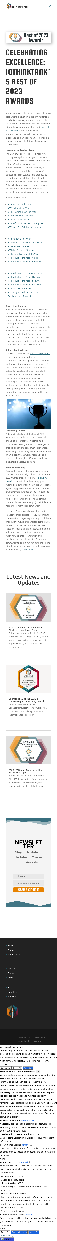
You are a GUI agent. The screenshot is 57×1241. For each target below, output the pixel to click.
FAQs (10, 977)
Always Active (27, 1120)
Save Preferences (19, 1232)
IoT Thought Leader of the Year (23, 292)
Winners (12, 996)
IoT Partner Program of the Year (23, 254)
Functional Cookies (12, 1144)
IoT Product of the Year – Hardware (25, 277)
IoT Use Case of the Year (19, 246)
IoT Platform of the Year (19, 219)
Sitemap (36, 1041)
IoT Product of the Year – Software (24, 284)
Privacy (11, 968)
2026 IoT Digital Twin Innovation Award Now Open (25, 771)
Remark (25, 1144)
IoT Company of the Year (20, 204)
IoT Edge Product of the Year (22, 250)
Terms (11, 973)
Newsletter (13, 992)
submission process (40, 353)
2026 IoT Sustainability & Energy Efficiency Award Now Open (25, 629)
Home (10, 945)
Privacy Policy (6, 1235)
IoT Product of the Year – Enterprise (25, 273)
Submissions (14, 954)
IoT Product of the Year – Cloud (23, 257)
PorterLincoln (23, 1041)
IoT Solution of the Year (19, 238)
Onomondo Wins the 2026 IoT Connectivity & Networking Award (26, 700)
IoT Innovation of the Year (20, 215)
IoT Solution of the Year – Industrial (25, 242)
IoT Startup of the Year (19, 208)
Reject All (17, 1068)
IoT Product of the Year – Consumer (25, 261)
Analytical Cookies (11, 1162)
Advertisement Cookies (14, 1214)
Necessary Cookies (12, 1120)
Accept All (28, 1068)
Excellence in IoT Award (19, 296)
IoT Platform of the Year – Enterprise (25, 223)
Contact (11, 950)
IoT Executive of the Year (20, 288)
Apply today (28, 549)
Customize (5, 1068)
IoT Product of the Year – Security (24, 280)
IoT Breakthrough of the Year (22, 211)
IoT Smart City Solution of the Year (24, 227)
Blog (10, 987)
